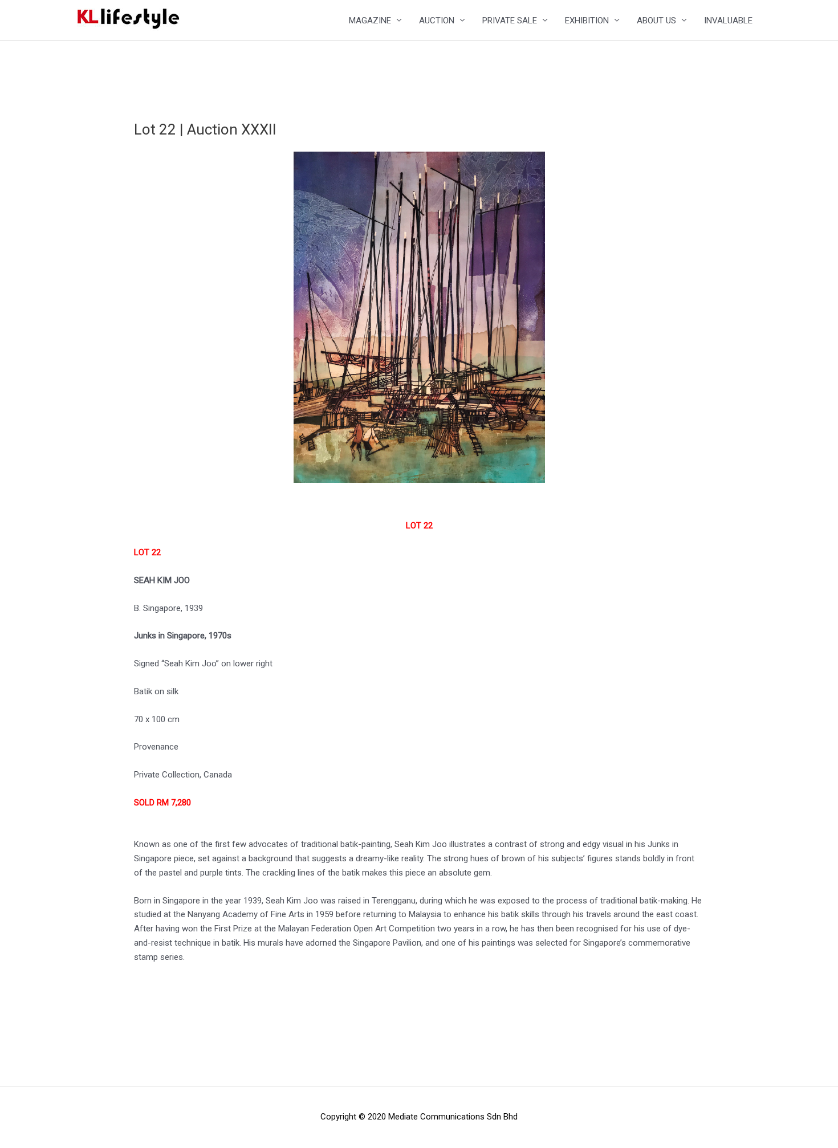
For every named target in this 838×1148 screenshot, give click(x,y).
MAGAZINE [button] (370, 20)
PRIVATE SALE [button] (509, 20)
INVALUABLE (728, 20)
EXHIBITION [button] (587, 20)
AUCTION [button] (436, 20)
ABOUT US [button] (656, 20)
